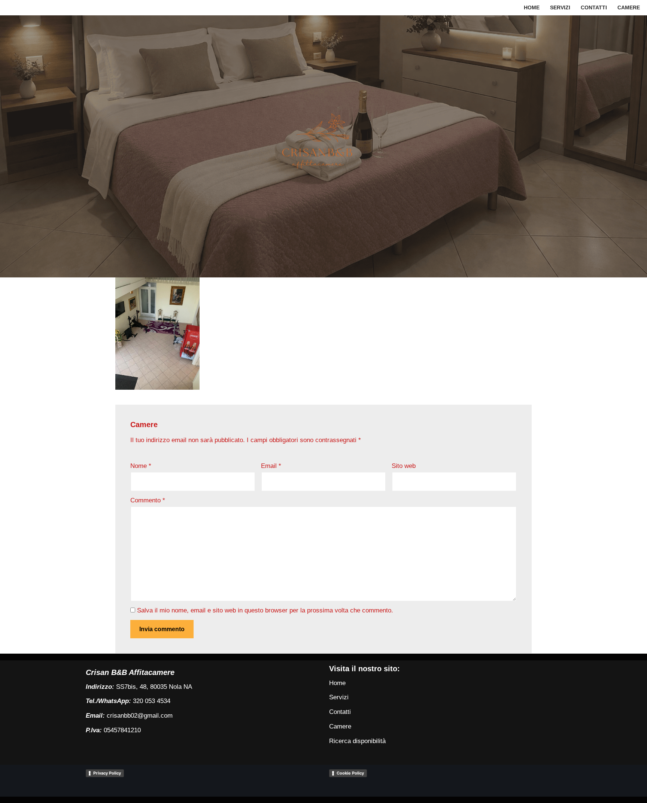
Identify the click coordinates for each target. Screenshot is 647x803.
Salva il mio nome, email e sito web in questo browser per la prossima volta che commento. (265, 610)
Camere (628, 7)
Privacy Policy (107, 773)
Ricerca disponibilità (357, 741)
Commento (147, 500)
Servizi (560, 7)
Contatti (594, 7)
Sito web (404, 465)
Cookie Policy (350, 773)
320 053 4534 (151, 701)
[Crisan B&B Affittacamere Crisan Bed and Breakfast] (323, 146)
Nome (140, 465)
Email (271, 465)
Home (532, 7)
